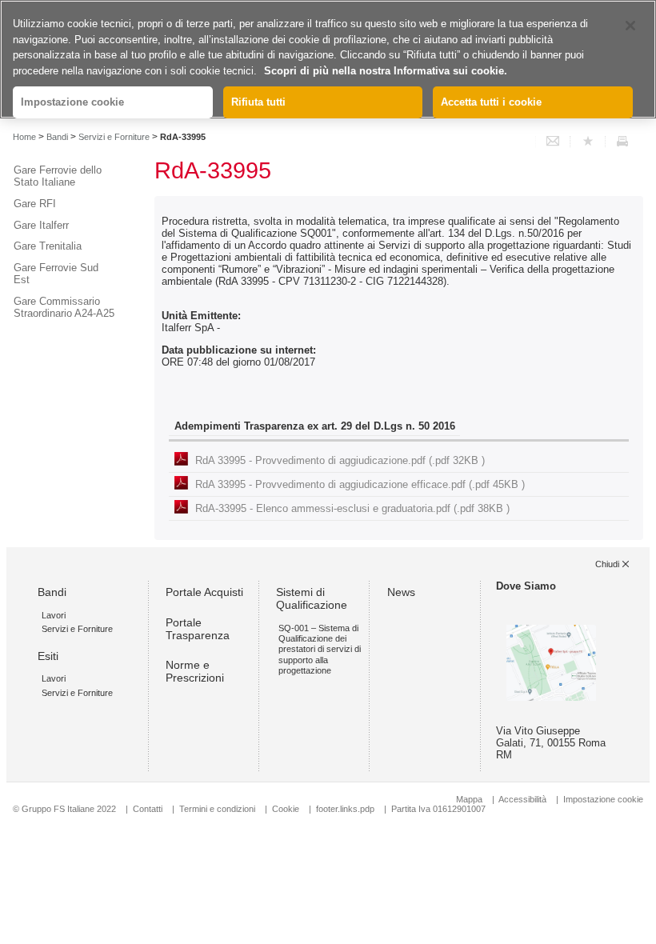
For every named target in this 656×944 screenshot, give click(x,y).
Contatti (147, 809)
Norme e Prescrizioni (195, 671)
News (401, 592)
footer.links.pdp (345, 809)
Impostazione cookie (603, 799)
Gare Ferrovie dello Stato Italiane (58, 176)
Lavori (54, 615)
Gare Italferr (41, 225)
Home (24, 137)
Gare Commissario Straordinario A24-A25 (64, 307)
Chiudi (607, 564)
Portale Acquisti (204, 592)
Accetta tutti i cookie (491, 102)
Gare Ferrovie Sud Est (56, 274)
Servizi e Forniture (114, 137)
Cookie (285, 809)
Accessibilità (523, 799)
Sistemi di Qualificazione (311, 598)
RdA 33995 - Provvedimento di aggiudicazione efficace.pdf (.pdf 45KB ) (360, 484)
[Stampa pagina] (622, 141)
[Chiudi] (630, 25)
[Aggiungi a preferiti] (588, 141)
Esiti (48, 656)
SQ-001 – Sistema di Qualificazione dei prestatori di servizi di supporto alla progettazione (319, 649)
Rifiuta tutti (258, 102)
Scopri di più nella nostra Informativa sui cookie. (385, 71)
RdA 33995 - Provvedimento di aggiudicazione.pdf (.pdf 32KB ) (340, 460)
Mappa (469, 799)
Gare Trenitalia (48, 246)
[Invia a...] (552, 141)
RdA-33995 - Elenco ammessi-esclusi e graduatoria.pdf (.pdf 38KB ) (352, 508)
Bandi (57, 137)
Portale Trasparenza (198, 629)
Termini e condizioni (217, 809)
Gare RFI (35, 204)
